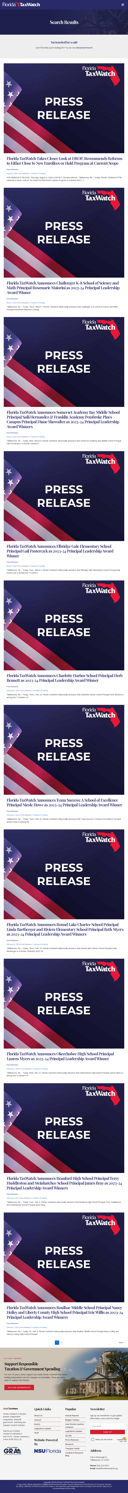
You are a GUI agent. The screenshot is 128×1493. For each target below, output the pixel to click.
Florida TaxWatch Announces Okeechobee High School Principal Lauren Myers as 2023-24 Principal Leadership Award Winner (60, 1056)
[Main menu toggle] (123, 4)
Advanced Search (84, 47)
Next (122, 1342)
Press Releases (12, 169)
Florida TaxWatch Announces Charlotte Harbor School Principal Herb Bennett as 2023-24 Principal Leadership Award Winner (64, 678)
